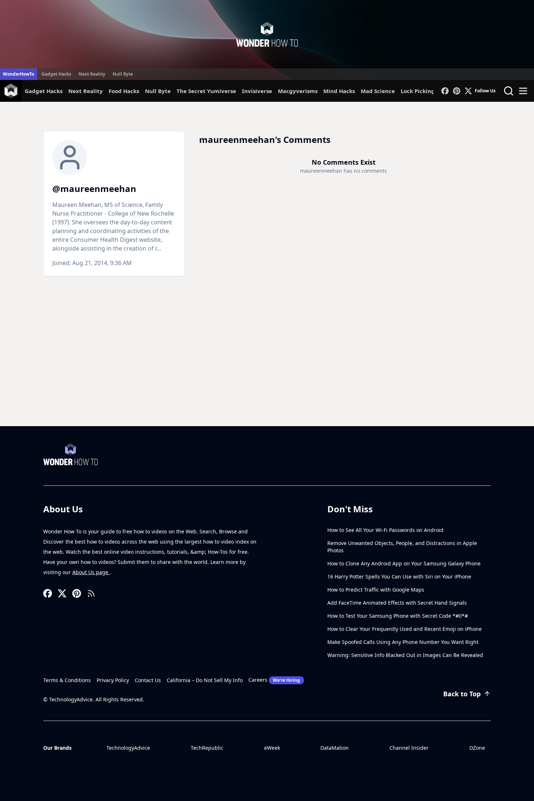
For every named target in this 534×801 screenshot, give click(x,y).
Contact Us (148, 680)
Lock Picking (418, 91)
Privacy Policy (113, 680)
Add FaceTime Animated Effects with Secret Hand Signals (397, 602)
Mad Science (378, 91)
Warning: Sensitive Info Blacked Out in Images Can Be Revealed (405, 655)
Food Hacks (124, 91)
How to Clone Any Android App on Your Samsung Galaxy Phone (404, 563)
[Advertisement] (267, 371)
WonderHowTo (18, 74)
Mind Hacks (339, 91)
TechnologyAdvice (128, 747)
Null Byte (123, 74)
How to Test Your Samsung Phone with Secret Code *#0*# (397, 615)
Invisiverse (257, 91)
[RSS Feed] (91, 593)
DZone (477, 747)
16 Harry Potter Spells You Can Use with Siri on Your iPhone (399, 576)
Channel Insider (409, 747)
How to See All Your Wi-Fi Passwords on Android (385, 529)
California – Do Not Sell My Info (205, 680)
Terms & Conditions (67, 680)
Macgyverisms (297, 91)
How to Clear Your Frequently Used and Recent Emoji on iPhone (404, 628)
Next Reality (91, 74)
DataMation (334, 747)
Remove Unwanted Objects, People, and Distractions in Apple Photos (402, 547)
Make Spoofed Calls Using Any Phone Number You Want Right (402, 641)
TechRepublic (207, 747)
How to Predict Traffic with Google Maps (375, 589)
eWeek (272, 747)
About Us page (91, 572)
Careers (274, 679)
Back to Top (462, 693)
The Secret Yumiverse (206, 91)
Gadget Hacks (56, 74)
